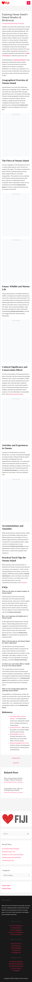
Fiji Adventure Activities (16, 961)
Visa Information (16, 946)
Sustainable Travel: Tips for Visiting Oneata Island (13, 789)
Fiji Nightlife (16, 970)
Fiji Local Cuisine (16, 968)
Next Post (16, 763)
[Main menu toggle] (28, 3)
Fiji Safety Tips (16, 950)
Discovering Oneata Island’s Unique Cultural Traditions (13, 779)
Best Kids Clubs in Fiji (8, 851)
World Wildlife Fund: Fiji (17, 734)
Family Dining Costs (8, 860)
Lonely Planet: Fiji (15, 727)
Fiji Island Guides (16, 928)
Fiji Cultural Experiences (16, 964)
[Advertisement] (16, 136)
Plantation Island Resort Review (11, 857)
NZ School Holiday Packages (10, 848)
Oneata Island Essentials (10, 23)
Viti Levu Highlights (16, 930)
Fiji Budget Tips (16, 952)
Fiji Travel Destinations (16, 925)
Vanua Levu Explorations (16, 932)
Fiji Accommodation (16, 934)
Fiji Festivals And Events (16, 966)
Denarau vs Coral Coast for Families (12, 854)
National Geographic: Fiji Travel (19, 743)
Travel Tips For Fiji (16, 943)
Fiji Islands (23, 582)
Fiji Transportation (16, 948)
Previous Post (16, 758)
